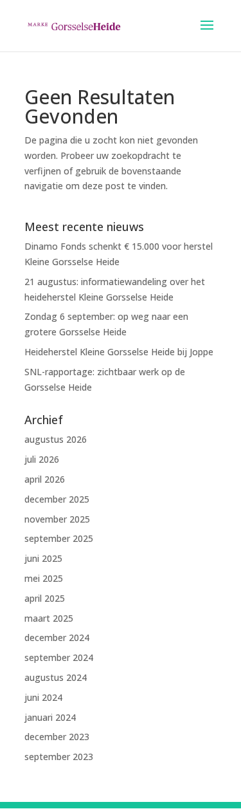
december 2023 (56, 736)
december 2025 (56, 499)
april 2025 (44, 598)
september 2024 (58, 657)
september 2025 (58, 538)
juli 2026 (41, 459)
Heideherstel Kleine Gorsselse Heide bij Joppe (118, 352)
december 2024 (56, 637)
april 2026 (44, 479)
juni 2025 (43, 558)
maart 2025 (48, 618)
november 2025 (57, 519)
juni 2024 (43, 697)
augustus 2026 (55, 439)
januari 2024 (50, 717)
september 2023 (58, 756)
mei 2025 (43, 578)
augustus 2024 (55, 677)
